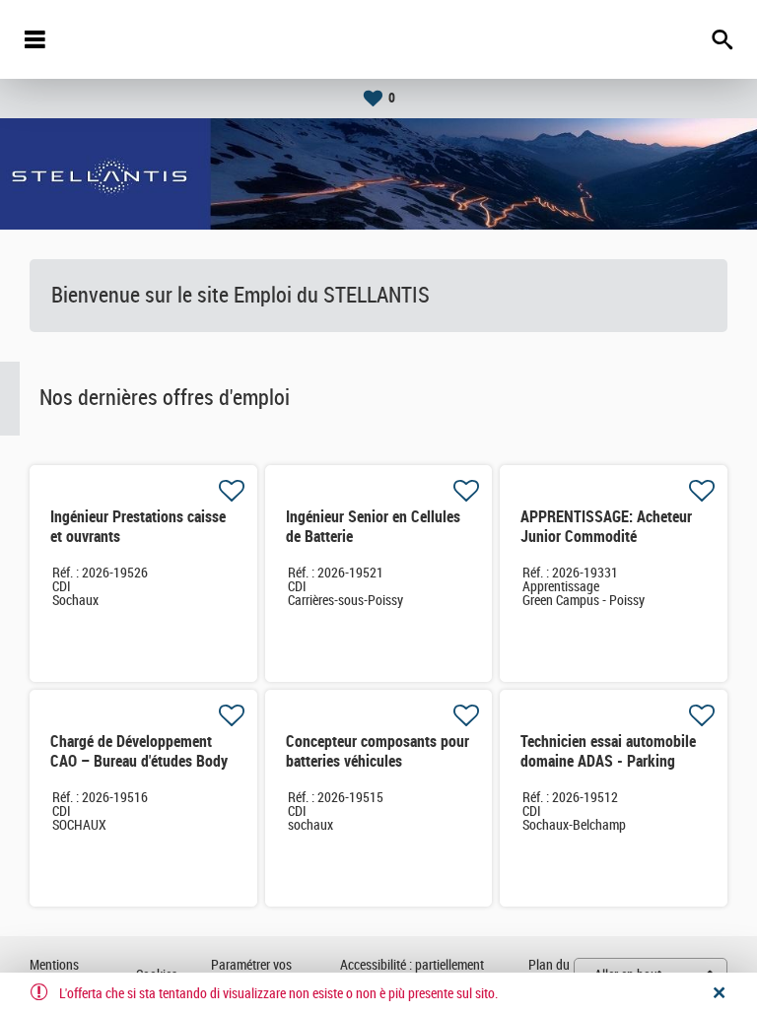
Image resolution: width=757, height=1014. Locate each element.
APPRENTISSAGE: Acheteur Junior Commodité (606, 526)
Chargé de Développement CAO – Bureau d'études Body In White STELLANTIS (139, 761)
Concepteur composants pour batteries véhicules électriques (377, 761)
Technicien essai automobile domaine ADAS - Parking (608, 751)
